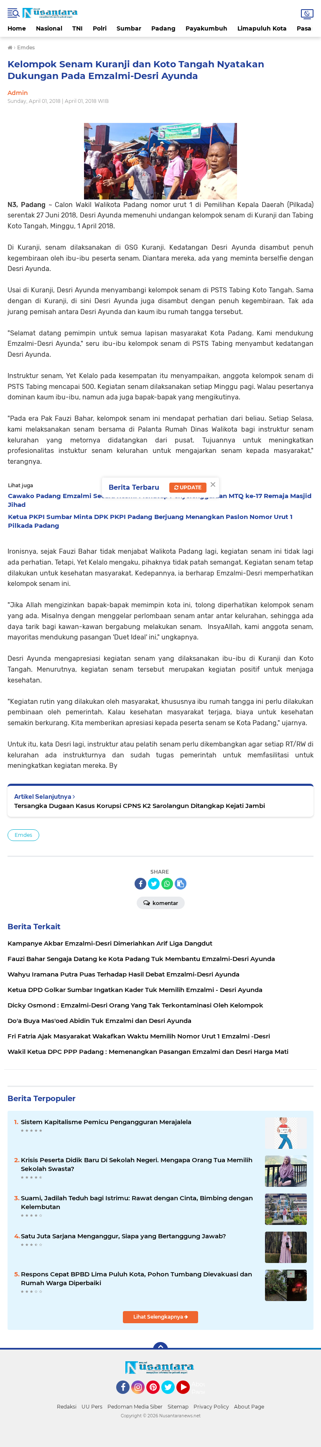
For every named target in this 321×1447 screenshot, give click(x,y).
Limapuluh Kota (262, 28)
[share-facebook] (140, 884)
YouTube (188, 1397)
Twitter (171, 1397)
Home (17, 28)
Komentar (164, 903)
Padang (163, 28)
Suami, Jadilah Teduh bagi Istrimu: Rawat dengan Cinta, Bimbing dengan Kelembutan (137, 1202)
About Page (200, 1388)
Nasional (49, 28)
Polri (100, 28)
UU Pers (92, 1407)
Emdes (23, 835)
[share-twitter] (154, 884)
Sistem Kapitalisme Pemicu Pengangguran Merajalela (106, 1122)
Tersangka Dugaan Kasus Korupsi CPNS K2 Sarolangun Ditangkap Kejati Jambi (139, 806)
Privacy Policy (211, 1407)
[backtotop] (160, 1349)
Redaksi (66, 1407)
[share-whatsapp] (167, 884)
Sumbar (129, 28)
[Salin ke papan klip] (180, 884)
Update (189, 487)
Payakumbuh (206, 28)
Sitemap (178, 1407)
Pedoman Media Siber (135, 1407)
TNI (77, 28)
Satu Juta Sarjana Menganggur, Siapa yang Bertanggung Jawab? (123, 1236)
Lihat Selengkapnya (158, 1317)
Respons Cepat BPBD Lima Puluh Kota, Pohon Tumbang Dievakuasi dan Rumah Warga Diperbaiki (136, 1278)
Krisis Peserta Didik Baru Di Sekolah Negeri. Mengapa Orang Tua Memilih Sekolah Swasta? (136, 1164)
